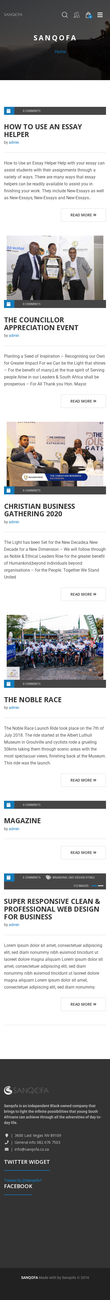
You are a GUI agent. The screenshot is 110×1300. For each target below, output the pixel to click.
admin (14, 142)
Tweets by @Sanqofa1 (23, 1180)
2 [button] (100, 885)
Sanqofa (69, 1277)
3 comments (32, 877)
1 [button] (94, 885)
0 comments (32, 111)
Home (60, 51)
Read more (81, 214)
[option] (55, 268)
